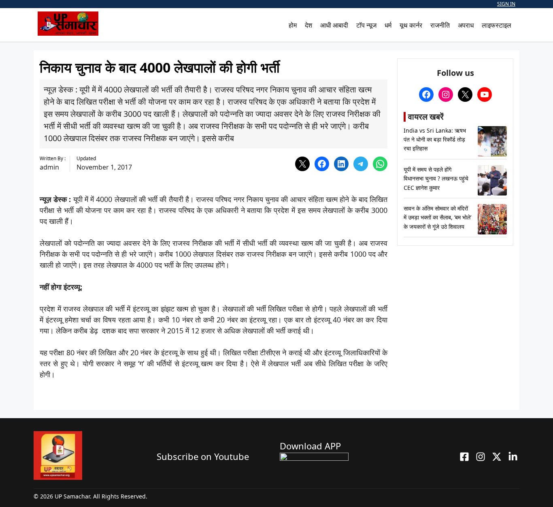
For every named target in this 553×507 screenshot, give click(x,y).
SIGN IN (506, 3)
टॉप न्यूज (366, 25)
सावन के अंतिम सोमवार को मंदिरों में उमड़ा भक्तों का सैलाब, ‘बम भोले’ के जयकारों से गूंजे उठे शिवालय (437, 217)
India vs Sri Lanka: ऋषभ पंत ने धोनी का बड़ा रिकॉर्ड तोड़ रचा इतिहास (435, 140)
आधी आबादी (334, 25)
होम (293, 25)
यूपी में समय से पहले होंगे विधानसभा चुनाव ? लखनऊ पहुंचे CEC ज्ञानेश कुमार (436, 178)
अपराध (466, 25)
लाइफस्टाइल (496, 25)
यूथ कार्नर (411, 25)
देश (308, 25)
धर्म (388, 25)
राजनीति (440, 25)
